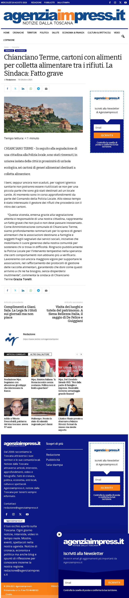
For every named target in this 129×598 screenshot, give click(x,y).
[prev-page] (77, 354)
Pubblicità (49, 2)
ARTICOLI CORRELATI (16, 354)
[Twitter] (120, 2)
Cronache (18, 32)
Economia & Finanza (73, 32)
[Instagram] (115, 2)
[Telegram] (38, 88)
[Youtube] (125, 2)
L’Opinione (9, 40)
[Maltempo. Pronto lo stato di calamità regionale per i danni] (43, 407)
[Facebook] (110, 2)
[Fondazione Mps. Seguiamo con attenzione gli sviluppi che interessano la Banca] (16, 368)
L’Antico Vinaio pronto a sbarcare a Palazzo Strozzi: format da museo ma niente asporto (70, 424)
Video (117, 32)
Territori (32, 32)
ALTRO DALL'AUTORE (39, 354)
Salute (55, 32)
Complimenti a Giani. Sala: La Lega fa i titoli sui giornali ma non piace (20, 312)
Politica (44, 32)
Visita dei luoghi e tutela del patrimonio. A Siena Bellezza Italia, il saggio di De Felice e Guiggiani (65, 314)
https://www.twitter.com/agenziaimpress (40, 339)
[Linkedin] (22, 88)
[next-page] (81, 354)
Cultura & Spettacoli (99, 32)
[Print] (46, 88)
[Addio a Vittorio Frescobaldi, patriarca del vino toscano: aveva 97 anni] (16, 407)
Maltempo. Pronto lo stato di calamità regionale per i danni (41, 421)
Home (6, 32)
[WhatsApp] (30, 88)
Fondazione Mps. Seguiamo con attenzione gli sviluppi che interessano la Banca (15, 385)
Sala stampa (63, 2)
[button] (123, 36)
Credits (9, 594)
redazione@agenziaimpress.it (21, 507)
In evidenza (20, 50)
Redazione (36, 2)
